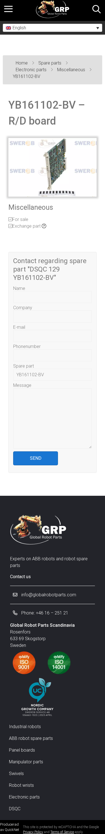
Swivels (16, 773)
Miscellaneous (71, 69)
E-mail (19, 327)
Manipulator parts (26, 761)
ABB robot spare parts (31, 738)
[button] (52, 28)
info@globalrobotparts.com (48, 594)
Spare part (23, 366)
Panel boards (22, 750)
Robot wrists (21, 785)
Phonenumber (27, 346)
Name (19, 288)
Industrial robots (25, 726)
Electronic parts (32, 69)
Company (22, 307)
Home (22, 63)
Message (22, 385)
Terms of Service (62, 832)
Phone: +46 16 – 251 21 (44, 613)
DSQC (14, 808)
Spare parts (50, 63)
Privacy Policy (33, 832)
